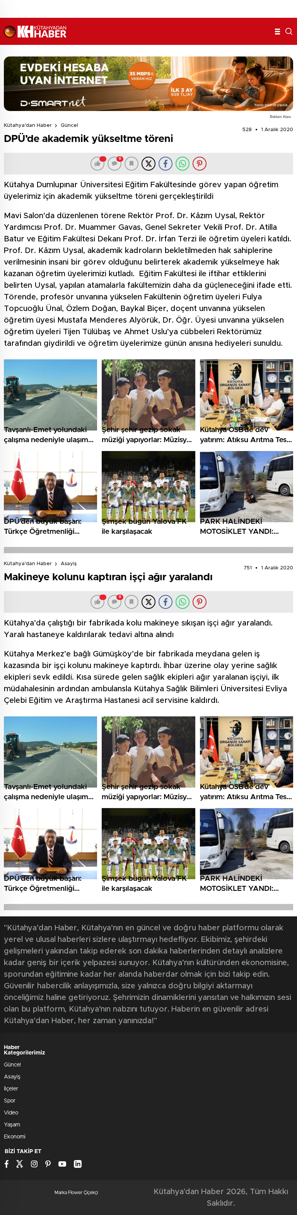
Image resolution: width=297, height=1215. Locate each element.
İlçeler (11, 1089)
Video (11, 1113)
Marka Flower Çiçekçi (76, 1192)
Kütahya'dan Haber (28, 125)
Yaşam (12, 1125)
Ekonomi (15, 1137)
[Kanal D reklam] (148, 83)
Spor (9, 1101)
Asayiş (69, 563)
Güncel (69, 125)
